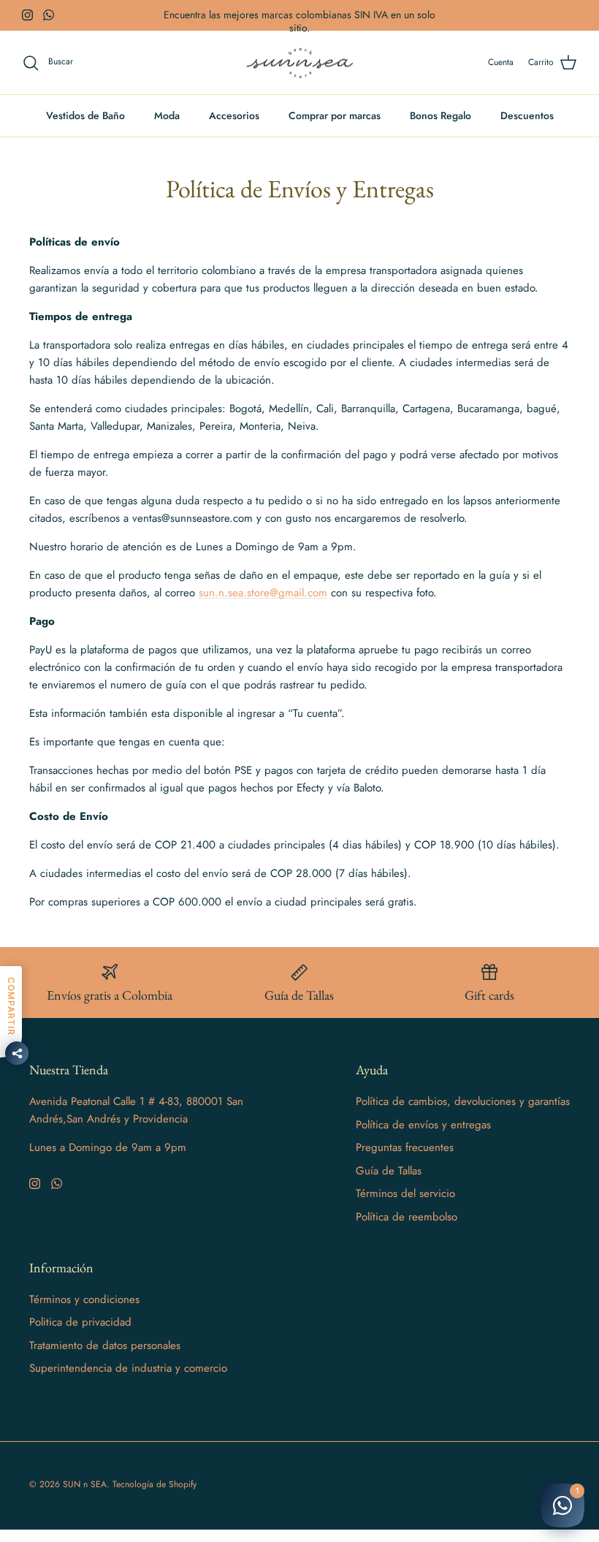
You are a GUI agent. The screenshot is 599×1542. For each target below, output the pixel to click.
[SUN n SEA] (299, 62)
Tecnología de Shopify (154, 1484)
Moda (167, 115)
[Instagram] (27, 15)
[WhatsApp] (48, 15)
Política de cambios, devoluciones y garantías (463, 1101)
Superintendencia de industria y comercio (128, 1368)
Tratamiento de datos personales (104, 1345)
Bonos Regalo (440, 115)
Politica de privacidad (80, 1322)
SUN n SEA (85, 1484)
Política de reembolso (406, 1217)
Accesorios (234, 115)
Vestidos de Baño (85, 115)
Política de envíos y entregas (423, 1125)
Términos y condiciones (84, 1299)
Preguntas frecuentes (405, 1147)
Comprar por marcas (335, 115)
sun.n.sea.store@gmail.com (263, 593)
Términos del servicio (405, 1193)
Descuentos (527, 115)
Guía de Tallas (388, 1171)
